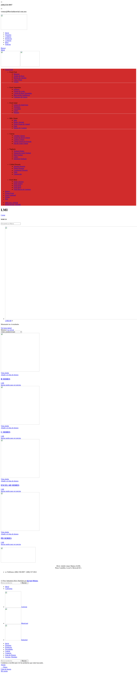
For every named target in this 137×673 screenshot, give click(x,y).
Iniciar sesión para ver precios (11, 385)
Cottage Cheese (19, 139)
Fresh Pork (17, 185)
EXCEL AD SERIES (10, 485)
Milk (15, 120)
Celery (16, 111)
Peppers (16, 112)
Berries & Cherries (20, 78)
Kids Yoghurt (18, 155)
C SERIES (5, 432)
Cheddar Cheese (19, 136)
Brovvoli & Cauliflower (22, 95)
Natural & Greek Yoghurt (22, 153)
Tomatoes (17, 107)
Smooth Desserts (19, 166)
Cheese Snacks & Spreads (22, 141)
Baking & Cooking (20, 128)
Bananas (16, 74)
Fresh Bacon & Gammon (22, 189)
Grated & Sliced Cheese (22, 138)
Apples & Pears (19, 76)
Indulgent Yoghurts (20, 159)
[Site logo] (14, 29)
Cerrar (3, 215)
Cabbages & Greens (20, 97)
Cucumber (17, 109)
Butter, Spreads (19, 122)
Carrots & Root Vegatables (23, 93)
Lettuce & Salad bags (21, 105)
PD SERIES (6, 538)
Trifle (15, 172)
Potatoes (16, 89)
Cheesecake (18, 174)
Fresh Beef (17, 187)
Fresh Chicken (19, 182)
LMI (2, 383)
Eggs (15, 126)
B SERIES (5, 379)
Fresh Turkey (18, 184)
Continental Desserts (21, 170)
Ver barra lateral (6, 328)
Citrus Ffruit (18, 80)
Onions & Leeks (19, 91)
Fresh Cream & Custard (22, 124)
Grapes (16, 82)
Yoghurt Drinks (19, 151)
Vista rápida (5, 373)
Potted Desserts (19, 168)
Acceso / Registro (11, 657)
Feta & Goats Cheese (21, 143)
